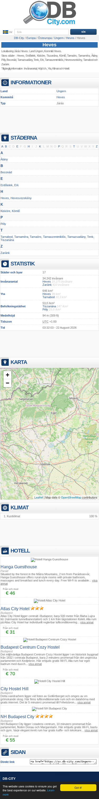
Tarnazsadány (24, 59)
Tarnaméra (21, 236)
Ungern (61, 91)
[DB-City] (49, 25)
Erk (42, 59)
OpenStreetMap (71, 497)
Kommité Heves (52, 51)
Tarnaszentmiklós (54, 59)
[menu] (7, 32)
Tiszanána (52, 55)
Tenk (36, 59)
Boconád (11, 59)
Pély (3, 59)
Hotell (66, 68)
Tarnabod (7, 236)
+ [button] (7, 375)
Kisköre (41, 55)
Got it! (78, 788)
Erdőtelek (30, 55)
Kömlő (62, 55)
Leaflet (38, 497)
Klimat (55, 68)
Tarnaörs (35, 236)
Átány (4, 159)
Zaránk (5, 64)
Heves (49, 44)
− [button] (7, 383)
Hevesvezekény (21, 198)
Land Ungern (36, 51)
